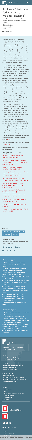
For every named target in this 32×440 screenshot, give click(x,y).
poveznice (5, 144)
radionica (15, 234)
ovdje (8, 139)
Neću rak (6, 391)
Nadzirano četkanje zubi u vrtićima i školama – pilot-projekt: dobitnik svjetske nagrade (14, 264)
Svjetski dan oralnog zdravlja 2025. (14, 296)
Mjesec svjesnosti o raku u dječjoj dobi (15, 318)
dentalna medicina (18, 231)
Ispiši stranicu (8, 31)
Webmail (6, 431)
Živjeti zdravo (8, 397)
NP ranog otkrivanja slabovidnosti (14, 393)
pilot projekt (7, 234)
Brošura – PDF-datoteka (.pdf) (13, 185)
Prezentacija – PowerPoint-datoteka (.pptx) (15, 162)
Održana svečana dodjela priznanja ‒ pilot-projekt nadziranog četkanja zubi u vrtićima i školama (15, 282)
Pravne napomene (9, 433)
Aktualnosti (23, 19)
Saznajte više (25, 439)
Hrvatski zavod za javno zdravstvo (11, 19)
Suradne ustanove (9, 389)
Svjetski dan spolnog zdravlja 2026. (14, 316)
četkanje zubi (7, 231)
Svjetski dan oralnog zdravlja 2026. (14, 294)
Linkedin (6, 251)
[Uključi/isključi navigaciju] (27, 2)
